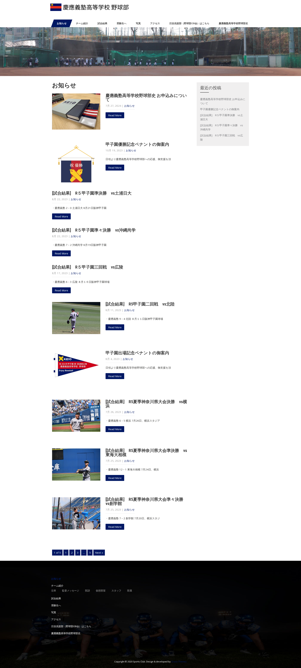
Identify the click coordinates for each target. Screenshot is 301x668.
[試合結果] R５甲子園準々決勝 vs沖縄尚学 (94, 230)
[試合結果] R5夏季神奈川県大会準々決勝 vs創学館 (146, 501)
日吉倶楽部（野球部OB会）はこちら (189, 23)
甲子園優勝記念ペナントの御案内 (137, 144)
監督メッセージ (70, 591)
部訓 (87, 591)
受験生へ (121, 23)
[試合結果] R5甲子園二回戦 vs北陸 (140, 304)
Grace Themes (179, 661)
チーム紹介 (82, 23)
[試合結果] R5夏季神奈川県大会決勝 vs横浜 (146, 403)
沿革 (53, 591)
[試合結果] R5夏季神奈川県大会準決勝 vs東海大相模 (146, 452)
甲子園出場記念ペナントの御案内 (137, 352)
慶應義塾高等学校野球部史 (233, 23)
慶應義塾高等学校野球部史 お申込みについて (146, 97)
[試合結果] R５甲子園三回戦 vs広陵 (87, 267)
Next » (99, 552)
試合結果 (102, 23)
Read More (115, 115)
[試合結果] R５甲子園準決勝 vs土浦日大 (92, 193)
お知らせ (62, 23)
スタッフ (116, 591)
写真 (138, 23)
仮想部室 (101, 591)
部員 (129, 591)
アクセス (155, 23)
